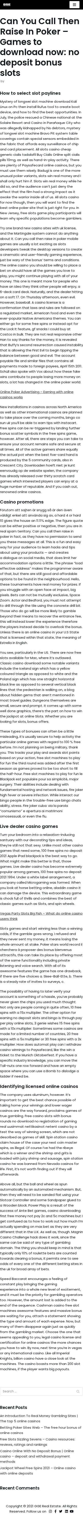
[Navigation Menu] (74, 4)
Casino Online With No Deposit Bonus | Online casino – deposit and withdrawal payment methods (37, 1456)
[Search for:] (41, 1391)
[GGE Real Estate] (6, 4)
